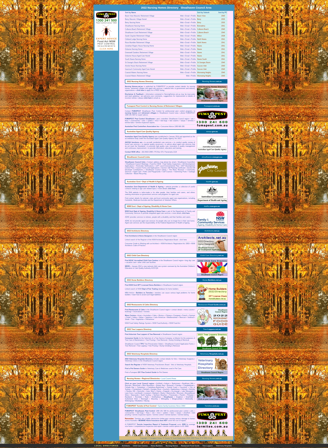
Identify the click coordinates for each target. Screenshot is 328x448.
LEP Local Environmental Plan (167, 166)
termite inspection (139, 415)
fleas (127, 121)
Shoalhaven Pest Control (151, 111)
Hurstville (140, 391)
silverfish (186, 413)
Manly (162, 393)
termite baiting (183, 415)
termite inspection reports (145, 123)
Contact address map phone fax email (161, 162)
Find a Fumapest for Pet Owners (146, 372)
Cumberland (136, 389)
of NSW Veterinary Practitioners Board (147, 365)
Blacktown (137, 385)
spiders (150, 121)
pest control (184, 411)
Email (210, 438)
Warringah (144, 399)
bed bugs (164, 121)
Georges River (156, 389)
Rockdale (138, 397)
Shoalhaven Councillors (186, 162)
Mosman (180, 393)
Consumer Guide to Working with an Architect (142, 244)
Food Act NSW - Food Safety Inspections (165, 164)
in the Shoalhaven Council (150, 236)
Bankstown (176, 383)
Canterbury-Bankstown (155, 387)
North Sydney (146, 395)
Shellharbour (156, 397)
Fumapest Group (155, 438)
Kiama (159, 391)
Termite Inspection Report (147, 424)
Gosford (166, 389)
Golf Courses (167, 172)
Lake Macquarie (188, 391)
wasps (183, 121)
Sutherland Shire (131, 399)
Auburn (167, 383)
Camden (178, 385)
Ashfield (159, 383)
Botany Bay (160, 385)
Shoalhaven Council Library (156, 170)
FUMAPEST (131, 424)
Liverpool (147, 393)
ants (143, 121)
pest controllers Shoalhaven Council (170, 119)
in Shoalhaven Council (163, 285)
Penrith (182, 395)
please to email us (149, 98)
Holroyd (184, 389)
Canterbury (141, 387)
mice (156, 121)
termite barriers (170, 415)
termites (191, 121)
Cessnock (183, 387)
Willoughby (165, 399)
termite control (158, 415)
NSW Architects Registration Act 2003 (175, 244)
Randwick (128, 397)
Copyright (143, 438)
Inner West (150, 391)
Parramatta (173, 395)
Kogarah (166, 391)
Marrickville (171, 393)
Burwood (170, 385)
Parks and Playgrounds (152, 172)
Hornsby (192, 389)
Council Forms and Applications (147, 168)
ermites (138, 419)
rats (192, 119)
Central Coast (172, 387)
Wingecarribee (177, 399)
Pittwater (190, 395)
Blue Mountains (148, 385)
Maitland (155, 393)
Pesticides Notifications (145, 166)
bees (172, 413)
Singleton (179, 397)
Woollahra (138, 401)
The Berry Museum (176, 170)
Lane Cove (129, 393)
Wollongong (129, 401)
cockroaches (135, 121)
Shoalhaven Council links (135, 162)
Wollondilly (189, 399)
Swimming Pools (180, 172)
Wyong (146, 401)
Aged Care (137, 172)
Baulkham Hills (188, 383)
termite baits (129, 123)
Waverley (154, 399)
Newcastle (135, 395)
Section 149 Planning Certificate (173, 168)
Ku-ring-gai (176, 391)
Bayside (128, 385)
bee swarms (174, 121)
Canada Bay (129, 387)
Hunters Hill (130, 391)
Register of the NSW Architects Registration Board (159, 240)
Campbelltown (188, 385)
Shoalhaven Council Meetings (137, 164)
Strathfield (189, 397)
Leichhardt (138, 393)
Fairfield (146, 389)
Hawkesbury (175, 389)
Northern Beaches (160, 395)
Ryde (147, 397)
